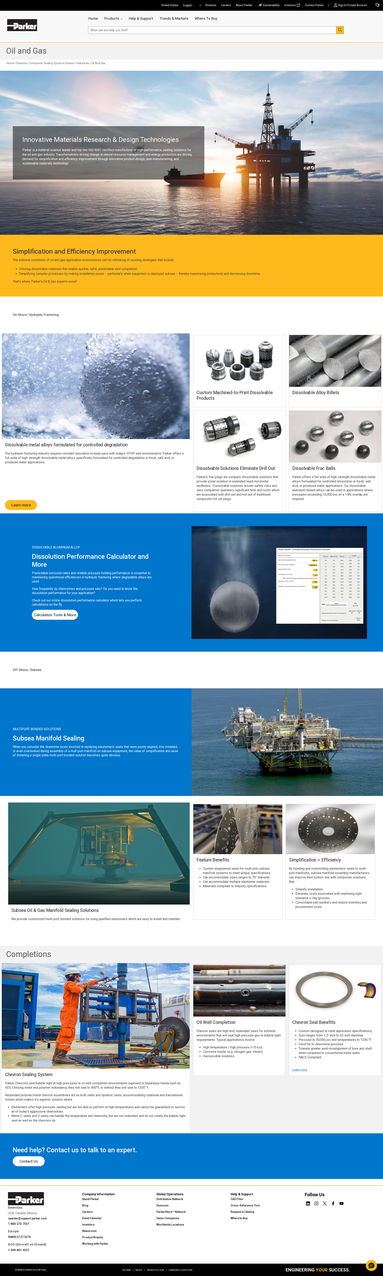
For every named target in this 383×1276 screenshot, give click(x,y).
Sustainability (271, 5)
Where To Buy (206, 18)
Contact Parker (314, 5)
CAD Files (237, 1199)
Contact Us (29, 1161)
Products (111, 18)
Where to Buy (239, 1218)
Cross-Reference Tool (245, 1205)
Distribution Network (169, 1199)
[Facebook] (333, 1203)
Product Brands (92, 1237)
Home (93, 18)
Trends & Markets (174, 18)
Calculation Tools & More (55, 615)
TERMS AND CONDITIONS (180, 1270)
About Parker (244, 5)
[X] (325, 1203)
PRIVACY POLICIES (157, 1270)
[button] (190, 5)
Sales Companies (167, 1218)
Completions (28, 954)
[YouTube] (341, 1203)
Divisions (210, 5)
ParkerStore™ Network (171, 1211)
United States (169, 5)
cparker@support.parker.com (27, 1218)
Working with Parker (95, 1243)
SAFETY (140, 1270)
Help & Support (141, 18)
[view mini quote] (377, 5)
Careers (226, 5)
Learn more (21, 505)
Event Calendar (92, 1218)
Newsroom (89, 1231)
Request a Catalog (242, 1211)
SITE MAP (127, 1270)
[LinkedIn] (308, 1203)
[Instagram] (316, 1203)
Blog (85, 1205)
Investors (290, 5)
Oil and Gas (26, 51)
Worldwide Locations (170, 1224)
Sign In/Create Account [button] (352, 5)
